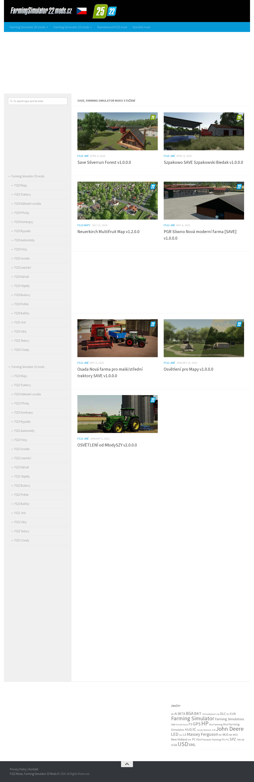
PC (194, 739)
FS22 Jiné (169, 225)
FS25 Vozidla (22, 258)
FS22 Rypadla (22, 421)
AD (172, 714)
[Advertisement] (127, 62)
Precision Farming (211, 739)
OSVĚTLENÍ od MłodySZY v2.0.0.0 (107, 445)
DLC (223, 714)
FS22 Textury (21, 531)
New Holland (179, 739)
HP (205, 723)
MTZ (235, 735)
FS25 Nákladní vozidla (27, 203)
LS (184, 735)
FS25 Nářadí (21, 277)
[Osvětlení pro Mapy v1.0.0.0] (204, 338)
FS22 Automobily (24, 431)
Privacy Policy (18, 769)
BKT (197, 713)
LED (174, 734)
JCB (213, 730)
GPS (197, 724)
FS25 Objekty (22, 286)
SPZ (233, 739)
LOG (181, 735)
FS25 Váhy (20, 331)
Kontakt (33, 769)
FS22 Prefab (21, 495)
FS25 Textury (21, 340)
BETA (181, 714)
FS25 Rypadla (22, 231)
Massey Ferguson (202, 734)
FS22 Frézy (20, 440)
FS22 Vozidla (22, 449)
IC (194, 729)
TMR (239, 739)
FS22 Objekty (22, 476)
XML (192, 744)
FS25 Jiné (83, 156)
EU (228, 714)
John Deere (230, 728)
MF (220, 734)
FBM (173, 724)
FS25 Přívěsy (21, 213)
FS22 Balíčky (21, 504)
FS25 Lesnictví (22, 267)
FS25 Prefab (21, 304)
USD (183, 744)
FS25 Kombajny (23, 222)
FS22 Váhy (20, 522)
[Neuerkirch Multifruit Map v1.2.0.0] (117, 201)
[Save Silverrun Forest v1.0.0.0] (117, 131)
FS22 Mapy (83, 225)
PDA (198, 739)
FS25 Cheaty (21, 350)
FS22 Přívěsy (21, 403)
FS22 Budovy (22, 485)
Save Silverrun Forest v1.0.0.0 (104, 162)
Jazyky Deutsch (204, 730)
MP (230, 734)
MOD (225, 735)
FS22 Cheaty (21, 540)
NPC (189, 740)
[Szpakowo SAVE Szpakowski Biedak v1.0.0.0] (204, 131)
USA (174, 745)
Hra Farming (215, 724)
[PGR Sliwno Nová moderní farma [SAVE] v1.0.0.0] (204, 201)
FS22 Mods (16, 773)
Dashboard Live (212, 714)
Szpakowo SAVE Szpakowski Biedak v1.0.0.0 (203, 162)
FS (190, 724)
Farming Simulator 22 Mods (40, 773)
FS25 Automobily (24, 240)
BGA (189, 713)
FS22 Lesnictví (22, 458)
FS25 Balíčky (21, 313)
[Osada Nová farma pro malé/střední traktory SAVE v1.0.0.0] (117, 338)
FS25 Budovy (22, 295)
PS (223, 739)
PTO (227, 739)
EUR (233, 714)
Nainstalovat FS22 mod (112, 27)
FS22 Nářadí (21, 467)
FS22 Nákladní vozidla (27, 394)
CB (203, 714)
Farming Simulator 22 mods (71, 27)
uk (242, 739)
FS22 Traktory (22, 385)
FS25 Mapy (20, 185)
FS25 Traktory (22, 194)
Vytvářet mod (141, 27)
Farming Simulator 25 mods (27, 27)
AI (175, 714)
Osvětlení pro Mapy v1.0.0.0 (188, 369)
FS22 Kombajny (23, 412)
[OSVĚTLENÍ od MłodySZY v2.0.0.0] (117, 414)
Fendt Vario (182, 724)
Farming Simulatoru (229, 719)
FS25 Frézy (20, 249)
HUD (188, 729)
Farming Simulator (192, 718)
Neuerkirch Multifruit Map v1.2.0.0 (108, 231)
